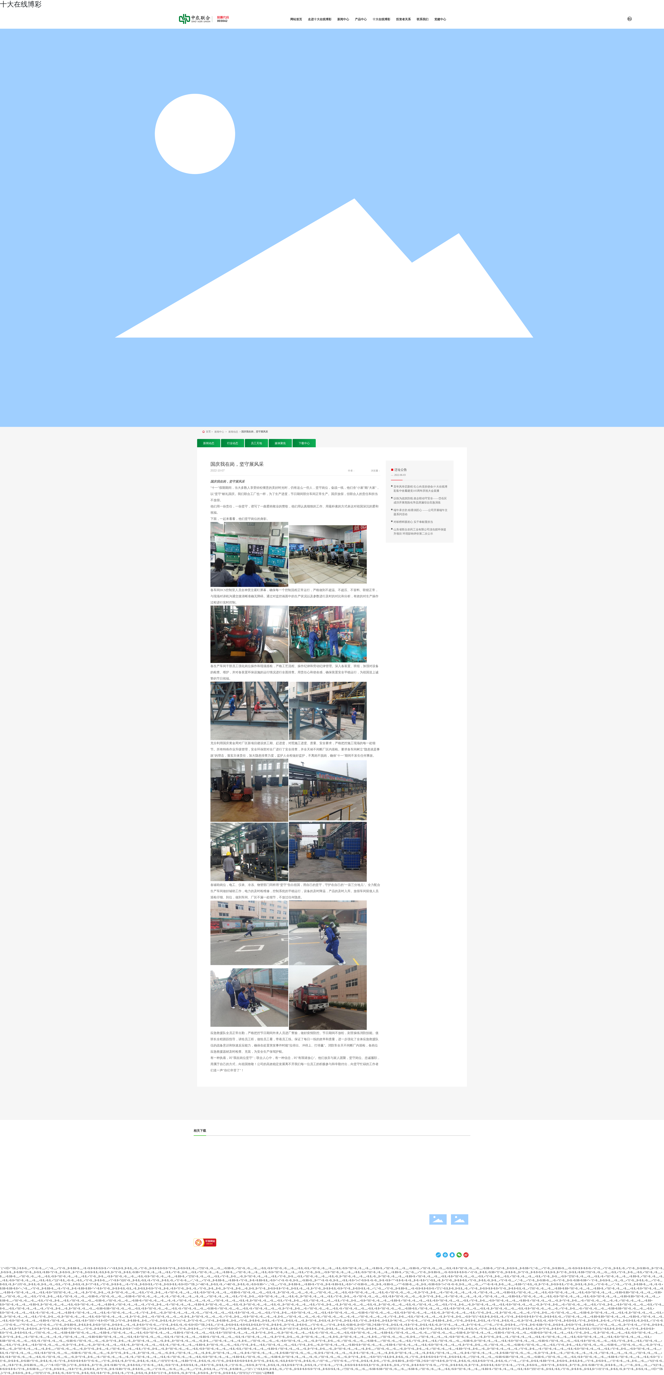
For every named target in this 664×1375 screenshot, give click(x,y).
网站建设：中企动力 (282, 1254)
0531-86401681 (418, 1195)
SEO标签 (301, 1254)
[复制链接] (438, 1254)
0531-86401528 (459, 1211)
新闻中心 (219, 431)
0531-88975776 (418, 1200)
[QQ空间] (445, 1254)
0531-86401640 (418, 1206)
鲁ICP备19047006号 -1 (236, 1254)
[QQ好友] (452, 1254)
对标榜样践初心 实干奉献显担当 (413, 521)
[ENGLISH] (630, 18)
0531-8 (453, 1195)
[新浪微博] (466, 1254)
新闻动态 (233, 431)
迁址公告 (400, 469)
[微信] (459, 1254)
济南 (295, 1254)
